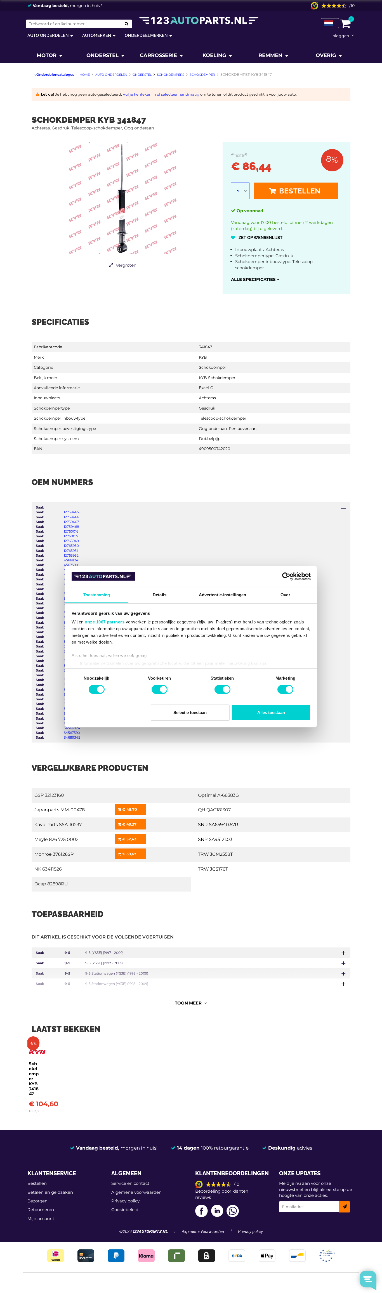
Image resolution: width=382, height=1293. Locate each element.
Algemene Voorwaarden (203, 1232)
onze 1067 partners (104, 622)
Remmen (271, 55)
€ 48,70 (129, 809)
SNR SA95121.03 (215, 839)
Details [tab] (159, 594)
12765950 (71, 545)
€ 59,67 (128, 854)
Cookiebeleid (124, 1209)
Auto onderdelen (48, 35)
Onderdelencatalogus (55, 74)
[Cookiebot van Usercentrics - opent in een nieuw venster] (286, 576)
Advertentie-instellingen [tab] (222, 594)
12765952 (71, 555)
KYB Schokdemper (217, 377)
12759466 (71, 517)
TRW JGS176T (213, 869)
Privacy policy (125, 1201)
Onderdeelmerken (146, 35)
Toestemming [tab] (96, 594)
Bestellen (298, 191)
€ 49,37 (128, 824)
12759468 (71, 526)
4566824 (71, 560)
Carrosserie (159, 55)
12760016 (71, 531)
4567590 (71, 565)
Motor (47, 55)
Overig (327, 55)
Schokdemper (212, 367)
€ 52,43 (128, 839)
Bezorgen (37, 1201)
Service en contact (130, 1183)
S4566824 (72, 728)
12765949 (71, 541)
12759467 (71, 522)
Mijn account (40, 1218)
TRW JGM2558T (215, 854)
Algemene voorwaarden (136, 1192)
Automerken (96, 35)
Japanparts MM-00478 (59, 809)
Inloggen (340, 35)
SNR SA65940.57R (218, 824)
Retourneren (40, 1209)
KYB (203, 357)
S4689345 (72, 737)
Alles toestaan (271, 712)
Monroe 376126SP (54, 854)
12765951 (71, 551)
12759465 (71, 512)
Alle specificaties (254, 279)
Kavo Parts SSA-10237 (58, 824)
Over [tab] (285, 594)
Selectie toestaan (190, 712)
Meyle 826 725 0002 (56, 839)
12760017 (71, 536)
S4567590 (72, 733)
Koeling (215, 55)
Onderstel (103, 55)
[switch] (160, 689)
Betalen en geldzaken (50, 1192)
